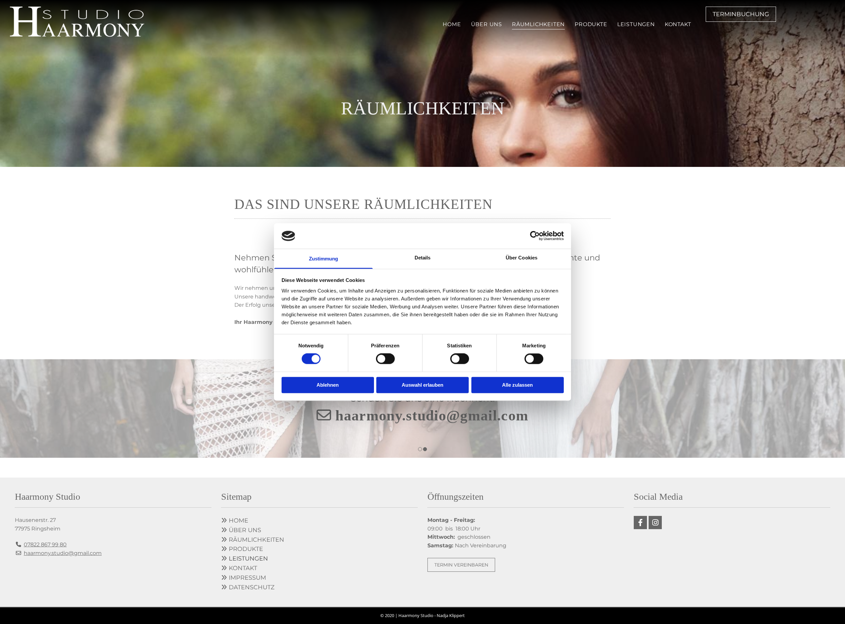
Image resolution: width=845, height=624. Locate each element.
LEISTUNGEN (248, 558)
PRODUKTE (242, 549)
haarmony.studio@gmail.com (431, 416)
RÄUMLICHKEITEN (252, 539)
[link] (636, 25)
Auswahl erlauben (422, 385)
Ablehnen (328, 385)
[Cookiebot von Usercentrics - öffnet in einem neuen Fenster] (535, 236)
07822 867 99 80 (45, 544)
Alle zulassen (517, 385)
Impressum (247, 577)
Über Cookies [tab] (521, 257)
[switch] (385, 359)
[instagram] (655, 522)
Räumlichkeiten (538, 24)
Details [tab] (423, 257)
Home (452, 24)
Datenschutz (252, 587)
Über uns (486, 24)
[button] (741, 14)
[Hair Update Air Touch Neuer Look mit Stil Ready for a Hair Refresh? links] (653, 25)
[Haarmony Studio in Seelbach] (77, 22)
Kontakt (678, 24)
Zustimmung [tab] (323, 258)
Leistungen (636, 24)
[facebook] (640, 522)
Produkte (591, 24)
